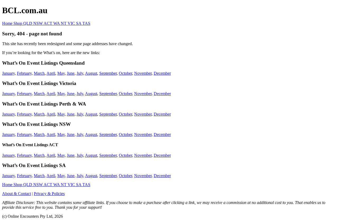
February (24, 73)
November (143, 73)
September (108, 73)
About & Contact (16, 193)
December (162, 73)
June (70, 73)
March (39, 73)
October (125, 73)
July (80, 73)
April (50, 73)
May (61, 73)
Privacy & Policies (49, 193)
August (91, 73)
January (8, 73)
